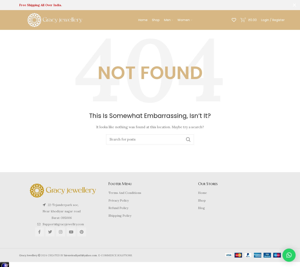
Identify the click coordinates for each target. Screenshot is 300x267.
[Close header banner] (294, 5)
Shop (202, 200)
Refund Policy (118, 208)
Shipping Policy (119, 216)
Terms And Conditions (124, 193)
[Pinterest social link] (81, 231)
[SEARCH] (188, 139)
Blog (201, 208)
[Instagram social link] (60, 231)
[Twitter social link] (50, 231)
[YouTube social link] (71, 231)
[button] (289, 255)
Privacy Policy (118, 200)
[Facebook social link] (39, 231)
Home (202, 193)
